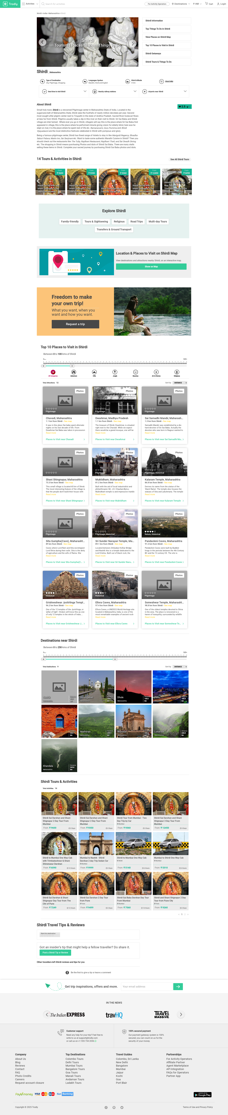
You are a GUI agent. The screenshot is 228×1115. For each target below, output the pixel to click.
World (39, 13)
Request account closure (29, 1082)
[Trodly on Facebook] (106, 1107)
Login (223, 4)
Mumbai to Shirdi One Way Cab (169, 858)
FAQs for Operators (177, 1072)
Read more (51, 433)
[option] (87, 42)
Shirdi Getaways (153, 53)
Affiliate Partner (175, 1062)
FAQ (17, 1072)
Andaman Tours (75, 1079)
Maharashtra (54, 13)
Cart (211, 4)
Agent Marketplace (177, 1065)
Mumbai (121, 1069)
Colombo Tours (74, 1058)
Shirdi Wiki (169, 81)
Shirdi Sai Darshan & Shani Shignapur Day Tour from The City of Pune (57, 900)
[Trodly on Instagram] (114, 1107)
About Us (20, 1058)
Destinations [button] (180, 4)
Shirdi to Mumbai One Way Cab (131, 858)
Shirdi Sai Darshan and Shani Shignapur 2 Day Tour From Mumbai (56, 821)
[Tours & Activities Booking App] (163, 1094)
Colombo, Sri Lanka (127, 1058)
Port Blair (121, 1082)
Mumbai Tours (74, 1065)
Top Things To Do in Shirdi (158, 29)
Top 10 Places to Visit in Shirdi (160, 45)
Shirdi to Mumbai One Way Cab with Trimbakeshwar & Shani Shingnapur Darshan (57, 861)
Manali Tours (73, 1076)
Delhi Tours (72, 1062)
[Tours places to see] (10, 4)
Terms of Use (189, 1107)
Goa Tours (72, 1072)
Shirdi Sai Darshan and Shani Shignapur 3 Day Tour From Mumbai (168, 821)
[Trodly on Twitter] (122, 1107)
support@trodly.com (88, 1038)
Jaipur (119, 1072)
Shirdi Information (154, 20)
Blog (17, 1062)
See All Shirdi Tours (179, 159)
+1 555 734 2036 (86, 1041)
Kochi (119, 1076)
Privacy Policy (206, 1107)
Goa (118, 1079)
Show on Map (151, 266)
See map (68, 421)
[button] (197, 4)
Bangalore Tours (75, 1069)
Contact (19, 1069)
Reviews (20, 1065)
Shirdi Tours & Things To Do (159, 62)
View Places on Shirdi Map (158, 37)
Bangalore (122, 1065)
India (45, 13)
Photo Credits (23, 1076)
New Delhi (122, 1062)
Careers (19, 1079)
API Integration (175, 1069)
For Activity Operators (157, 4)
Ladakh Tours (73, 1082)
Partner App (173, 1076)
